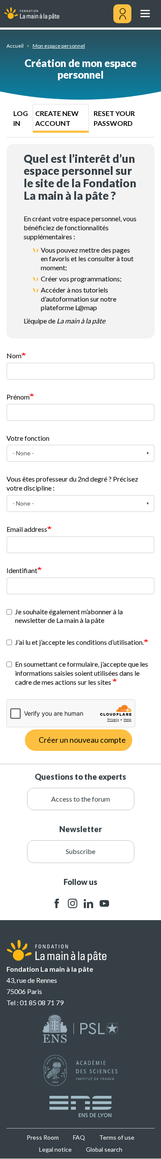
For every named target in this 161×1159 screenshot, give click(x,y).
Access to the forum (80, 799)
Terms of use (116, 1137)
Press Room (43, 1137)
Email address (26, 529)
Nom (13, 355)
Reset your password (114, 118)
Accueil (15, 46)
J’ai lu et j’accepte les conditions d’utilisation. (79, 642)
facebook (56, 903)
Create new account (57, 118)
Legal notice (55, 1149)
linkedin (88, 903)
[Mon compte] (122, 13)
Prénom (18, 397)
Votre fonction (27, 438)
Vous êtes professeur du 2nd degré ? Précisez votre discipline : (72, 483)
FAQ (79, 1137)
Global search (104, 1149)
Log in (20, 118)
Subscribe (80, 851)
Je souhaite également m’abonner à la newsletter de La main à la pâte (69, 616)
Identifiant (21, 570)
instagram (72, 903)
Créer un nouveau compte (82, 739)
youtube (104, 903)
